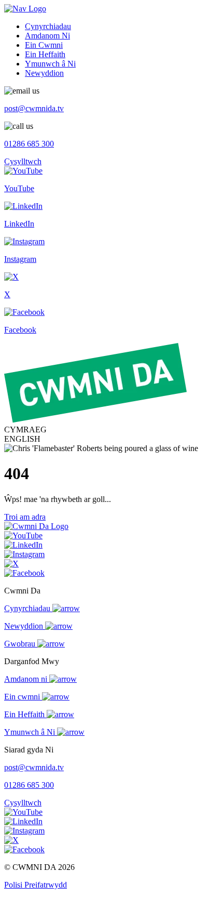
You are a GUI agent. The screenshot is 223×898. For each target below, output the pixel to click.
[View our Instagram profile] (24, 554)
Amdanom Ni (47, 35)
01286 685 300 (29, 143)
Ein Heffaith (45, 54)
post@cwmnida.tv (34, 108)
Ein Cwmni (44, 45)
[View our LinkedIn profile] (23, 544)
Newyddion (44, 73)
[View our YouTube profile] (23, 535)
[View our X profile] (11, 563)
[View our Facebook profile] (24, 573)
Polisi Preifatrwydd (35, 884)
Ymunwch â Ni (50, 63)
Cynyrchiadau (48, 26)
